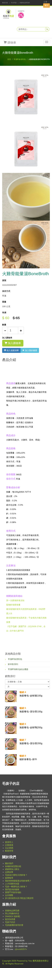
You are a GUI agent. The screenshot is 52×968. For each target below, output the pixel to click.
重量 (4, 302)
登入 (46, 5)
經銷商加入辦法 (12, 869)
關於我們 (9, 863)
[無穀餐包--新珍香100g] (11, 712)
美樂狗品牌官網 (24, 2)
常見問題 (14, 2)
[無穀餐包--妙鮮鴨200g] (11, 728)
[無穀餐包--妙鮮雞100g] (11, 696)
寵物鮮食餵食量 (13, 605)
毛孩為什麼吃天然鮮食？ (16, 875)
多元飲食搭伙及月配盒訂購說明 (19, 898)
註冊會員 (9, 845)
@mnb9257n (21, 949)
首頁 (9, 59)
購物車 (11, 42)
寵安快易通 (10, 919)
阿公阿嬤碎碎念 (12, 913)
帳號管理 (9, 851)
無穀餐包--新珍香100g (30, 710)
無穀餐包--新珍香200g (30, 742)
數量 (4, 324)
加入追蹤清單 (12, 350)
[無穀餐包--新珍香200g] (11, 744)
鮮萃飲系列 (13, 664)
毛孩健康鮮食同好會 (14, 925)
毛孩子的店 (10, 922)
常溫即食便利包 (20, 59)
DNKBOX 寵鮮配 (12, 916)
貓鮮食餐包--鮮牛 (28, 758)
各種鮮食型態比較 (13, 866)
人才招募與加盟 (12, 883)
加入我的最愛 (30, 350)
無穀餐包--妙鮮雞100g (30, 694)
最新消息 (5, 2)
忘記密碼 (9, 848)
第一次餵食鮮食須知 (15, 600)
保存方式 (6, 291)
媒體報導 (9, 878)
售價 (4, 312)
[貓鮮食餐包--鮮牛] (11, 760)
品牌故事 (9, 872)
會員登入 (9, 842)
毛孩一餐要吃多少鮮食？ (16, 886)
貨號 (4, 280)
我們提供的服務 (12, 889)
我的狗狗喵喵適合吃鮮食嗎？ (18, 881)
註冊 (45, 2)
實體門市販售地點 (13, 892)
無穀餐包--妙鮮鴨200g (30, 726)
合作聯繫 (9, 895)
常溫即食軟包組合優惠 (18, 669)
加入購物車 (7, 338)
